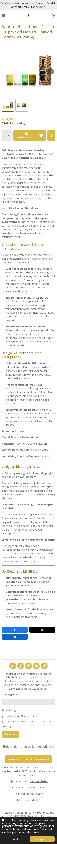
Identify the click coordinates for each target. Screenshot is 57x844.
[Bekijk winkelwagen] (53, 15)
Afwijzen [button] (17, 839)
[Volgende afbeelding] (51, 71)
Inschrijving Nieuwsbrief (20, 716)
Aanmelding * (10, 710)
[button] (8, 105)
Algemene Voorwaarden (32, 787)
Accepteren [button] (42, 839)
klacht (35, 800)
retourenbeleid (39, 781)
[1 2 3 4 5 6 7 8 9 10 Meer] (7, 135)
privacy (22, 794)
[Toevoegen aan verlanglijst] (51, 135)
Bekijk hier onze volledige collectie (28, 746)
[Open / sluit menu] (3, 15)
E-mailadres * (10, 695)
